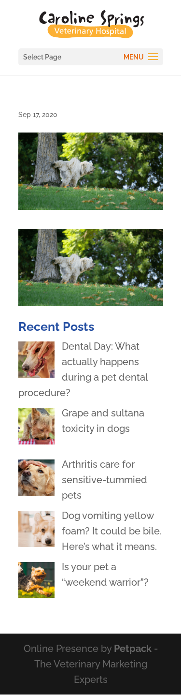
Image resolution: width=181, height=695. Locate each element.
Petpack (133, 648)
